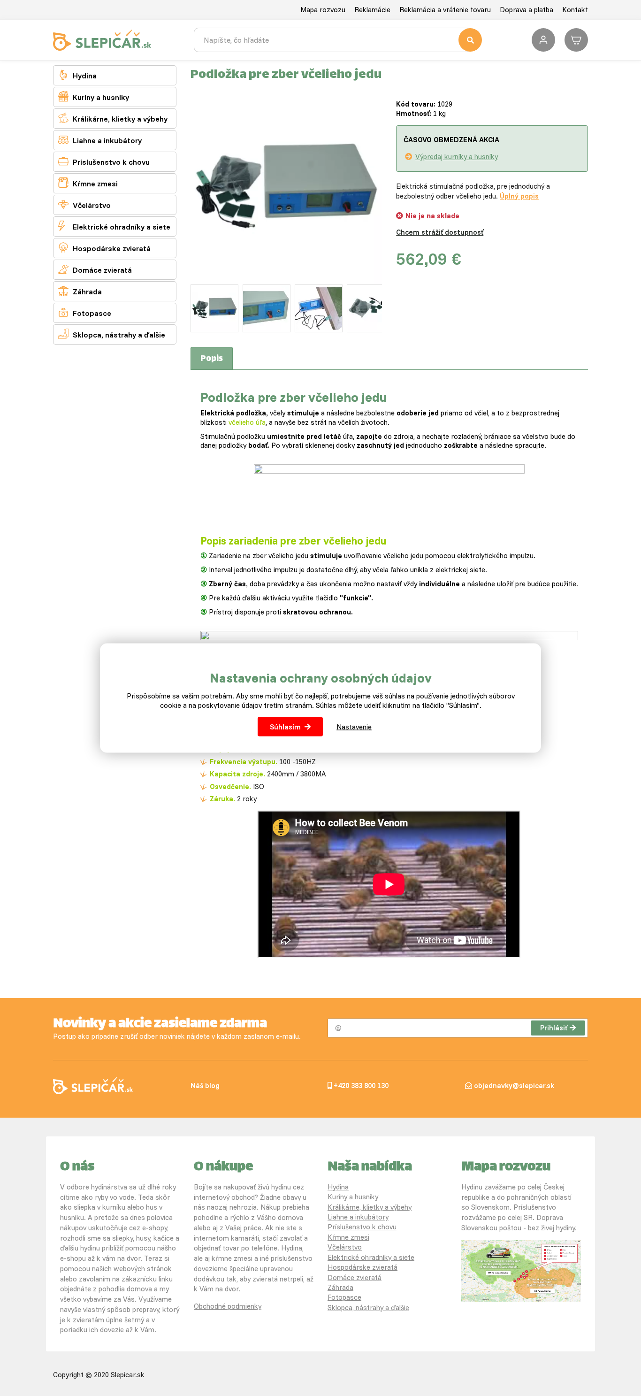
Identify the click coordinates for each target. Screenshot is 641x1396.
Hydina (77, 74)
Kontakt (575, 9)
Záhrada (80, 290)
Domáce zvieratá (95, 269)
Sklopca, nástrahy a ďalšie (111, 334)
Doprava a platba (526, 9)
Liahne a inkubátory (100, 139)
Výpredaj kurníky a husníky (456, 156)
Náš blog (205, 1085)
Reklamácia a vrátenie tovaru (445, 9)
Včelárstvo (84, 204)
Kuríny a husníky (93, 96)
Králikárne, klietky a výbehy (113, 118)
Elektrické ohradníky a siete (114, 226)
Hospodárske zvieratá (104, 247)
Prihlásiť (553, 1027)
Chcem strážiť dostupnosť (439, 232)
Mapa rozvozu (322, 9)
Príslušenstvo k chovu (104, 161)
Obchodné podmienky (227, 1306)
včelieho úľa (247, 422)
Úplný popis (519, 196)
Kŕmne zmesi (88, 182)
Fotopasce (84, 312)
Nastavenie (354, 726)
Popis (211, 359)
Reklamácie (372, 9)
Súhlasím (285, 726)
